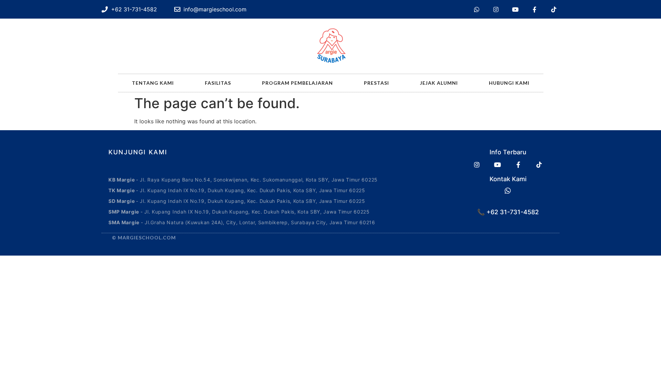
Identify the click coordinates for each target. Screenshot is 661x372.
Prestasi (376, 83)
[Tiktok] (553, 9)
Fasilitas (218, 83)
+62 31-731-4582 (512, 212)
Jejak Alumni (439, 83)
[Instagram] (496, 9)
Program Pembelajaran (297, 83)
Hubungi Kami (509, 83)
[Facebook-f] (534, 9)
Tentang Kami (153, 83)
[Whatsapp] (476, 9)
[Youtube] (515, 9)
